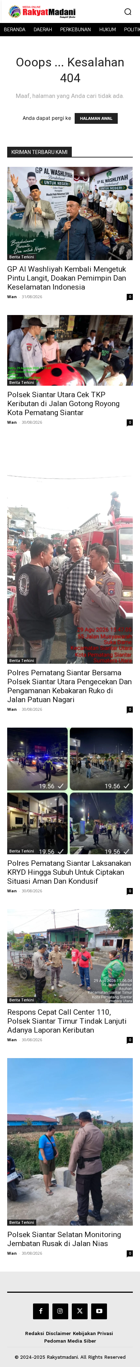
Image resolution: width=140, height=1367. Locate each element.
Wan (12, 296)
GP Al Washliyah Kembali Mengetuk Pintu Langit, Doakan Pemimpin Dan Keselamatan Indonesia (66, 278)
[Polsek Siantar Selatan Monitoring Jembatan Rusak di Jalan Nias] (70, 1142)
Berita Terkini (21, 256)
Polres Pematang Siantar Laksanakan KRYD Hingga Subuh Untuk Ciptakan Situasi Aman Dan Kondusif (69, 872)
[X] (80, 1311)
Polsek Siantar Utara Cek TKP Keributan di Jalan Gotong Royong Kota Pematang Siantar (63, 403)
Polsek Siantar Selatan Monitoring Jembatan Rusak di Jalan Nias (64, 1239)
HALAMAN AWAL (96, 118)
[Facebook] (41, 1311)
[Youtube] (99, 1311)
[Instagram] (60, 1311)
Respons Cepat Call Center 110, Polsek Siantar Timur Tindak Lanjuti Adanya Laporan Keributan (67, 1021)
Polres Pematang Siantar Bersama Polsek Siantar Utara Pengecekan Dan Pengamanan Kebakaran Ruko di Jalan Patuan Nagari (69, 686)
